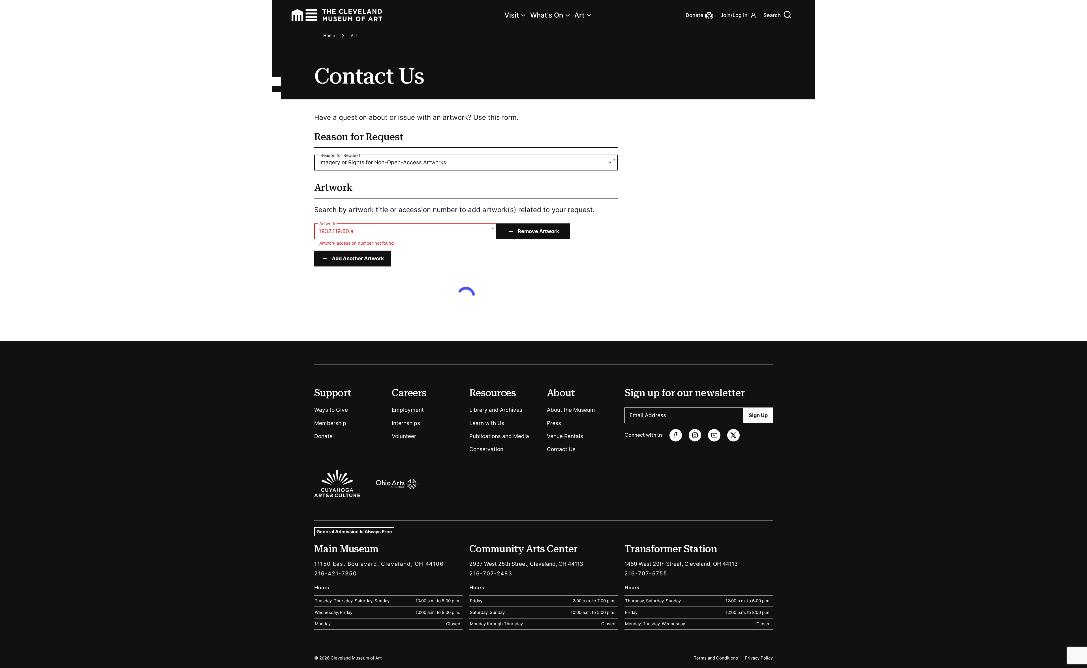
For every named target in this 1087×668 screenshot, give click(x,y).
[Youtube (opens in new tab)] (714, 435)
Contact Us (561, 449)
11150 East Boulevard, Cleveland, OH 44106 (379, 564)
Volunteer (404, 436)
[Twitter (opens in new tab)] (733, 435)
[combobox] (466, 162)
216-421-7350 (335, 573)
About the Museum (571, 410)
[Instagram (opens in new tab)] (695, 435)
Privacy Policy (759, 658)
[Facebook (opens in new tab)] (675, 435)
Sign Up (758, 415)
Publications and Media (499, 436)
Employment (408, 410)
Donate (323, 436)
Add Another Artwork (358, 258)
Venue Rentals (565, 436)
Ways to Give (331, 410)
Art (579, 15)
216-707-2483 (490, 573)
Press (554, 423)
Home (329, 35)
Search (772, 15)
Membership (330, 423)
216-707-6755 (645, 573)
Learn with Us (486, 423)
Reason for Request (340, 155)
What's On (546, 15)
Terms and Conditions (716, 658)
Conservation (486, 449)
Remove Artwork (538, 231)
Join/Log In (734, 15)
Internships (406, 423)
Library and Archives (495, 410)
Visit (511, 15)
